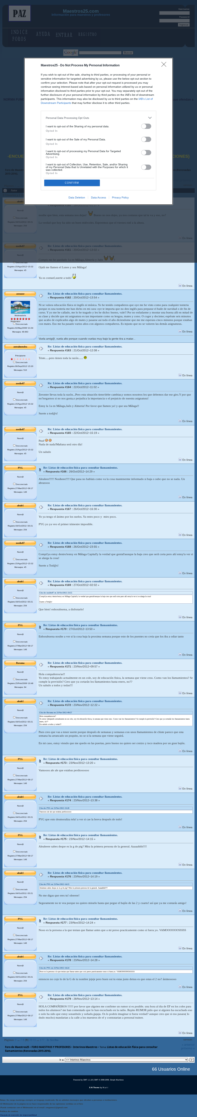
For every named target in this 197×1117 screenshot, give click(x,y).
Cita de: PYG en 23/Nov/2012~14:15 (54, 884)
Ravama (20, 663)
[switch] (146, 126)
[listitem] (98, 118)
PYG (20, 467)
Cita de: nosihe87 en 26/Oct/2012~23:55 (55, 593)
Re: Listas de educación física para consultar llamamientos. (85, 293)
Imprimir (187, 1040)
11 (34, 1039)
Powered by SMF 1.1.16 (83, 1080)
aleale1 (20, 505)
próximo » (188, 1048)
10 (30, 1039)
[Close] (165, 65)
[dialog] (98, 131)
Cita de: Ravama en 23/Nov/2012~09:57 (55, 712)
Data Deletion (76, 197)
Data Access (98, 197)
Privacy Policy (120, 197)
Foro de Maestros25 (17, 1047)
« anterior (188, 1044)
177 (42, 1039)
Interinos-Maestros (85, 1047)
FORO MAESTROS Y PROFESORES (51, 1047)
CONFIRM (72, 182)
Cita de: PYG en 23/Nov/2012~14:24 (54, 968)
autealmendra (20, 346)
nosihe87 (20, 383)
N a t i (105, 1087)
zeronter (20, 293)
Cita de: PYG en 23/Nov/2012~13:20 (54, 808)
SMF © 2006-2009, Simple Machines (109, 1080)
